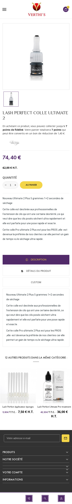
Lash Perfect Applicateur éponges (18, 406)
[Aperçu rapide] (18, 388)
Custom (36, 282)
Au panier (31, 185)
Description (38, 259)
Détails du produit (38, 270)
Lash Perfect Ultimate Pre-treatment (54, 406)
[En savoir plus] (24, 388)
